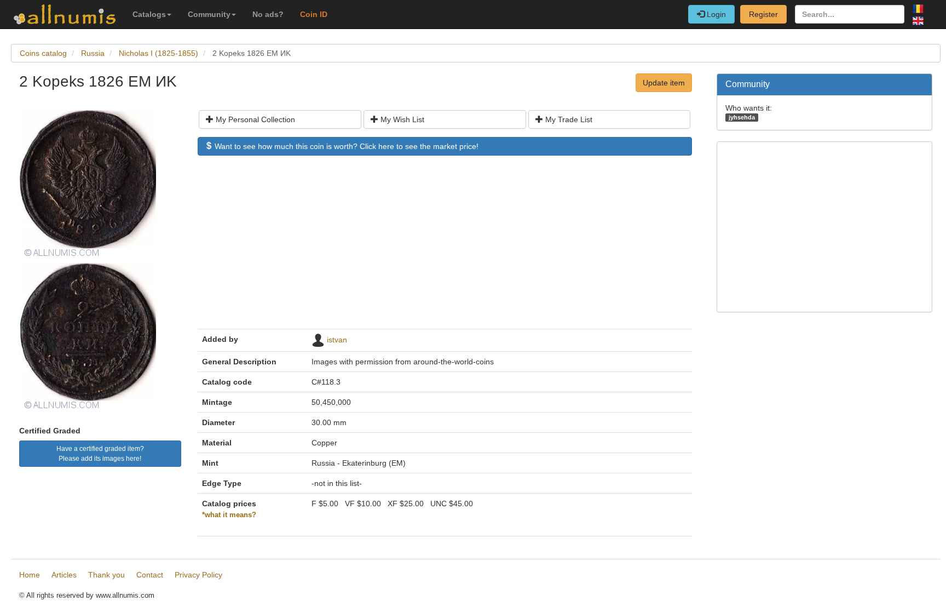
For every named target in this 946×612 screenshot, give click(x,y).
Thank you (106, 574)
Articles (64, 574)
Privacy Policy (198, 574)
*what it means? (229, 515)
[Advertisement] (445, 247)
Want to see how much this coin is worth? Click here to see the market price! (345, 146)
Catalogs (149, 14)
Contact (149, 574)
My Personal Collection (254, 119)
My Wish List (401, 119)
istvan (337, 339)
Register (763, 14)
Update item (664, 82)
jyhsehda (742, 117)
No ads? (268, 14)
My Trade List (567, 119)
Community (209, 14)
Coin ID (313, 14)
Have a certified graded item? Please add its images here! (100, 453)
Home (29, 574)
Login (715, 14)
